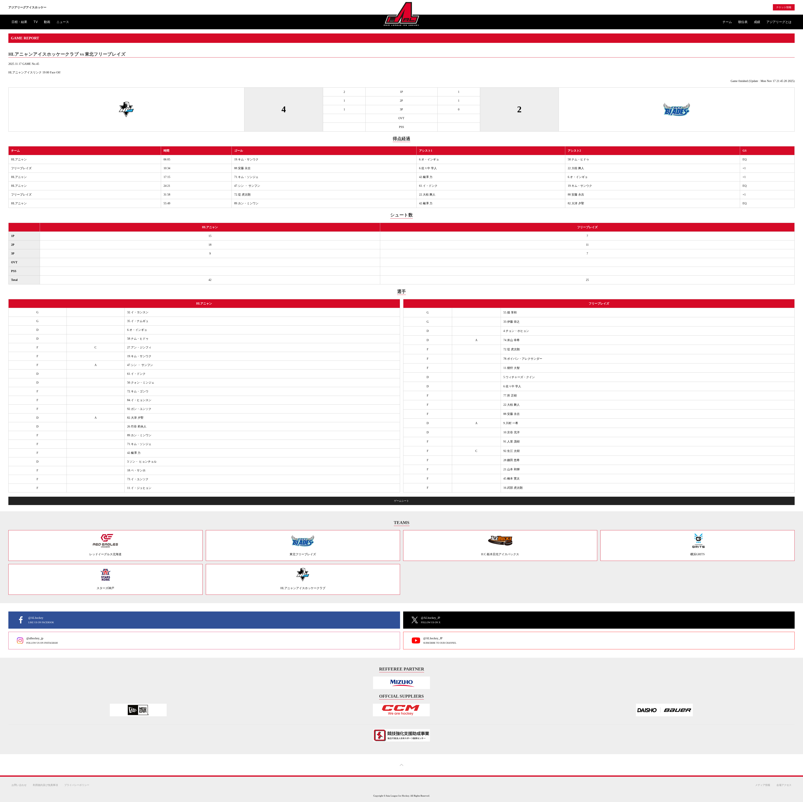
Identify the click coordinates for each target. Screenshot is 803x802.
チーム (727, 22)
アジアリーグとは (778, 22)
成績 (757, 22)
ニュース (62, 22)
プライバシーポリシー (76, 785)
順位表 (743, 22)
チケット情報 (783, 7)
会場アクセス (783, 785)
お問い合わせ (19, 785)
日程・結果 (19, 22)
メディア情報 (762, 785)
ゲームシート (401, 500)
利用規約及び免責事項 (45, 785)
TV (35, 22)
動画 (47, 22)
